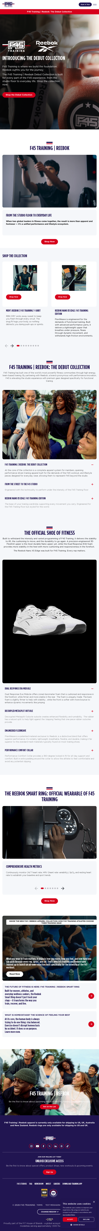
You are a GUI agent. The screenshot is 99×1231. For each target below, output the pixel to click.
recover (14, 1003)
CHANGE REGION (48, 1212)
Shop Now (49, 241)
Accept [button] (70, 1219)
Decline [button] (86, 1219)
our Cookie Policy (69, 1215)
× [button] (94, 1202)
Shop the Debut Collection (19, 94)
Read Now (15, 974)
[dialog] (78, 1214)
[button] (78, 1224)
